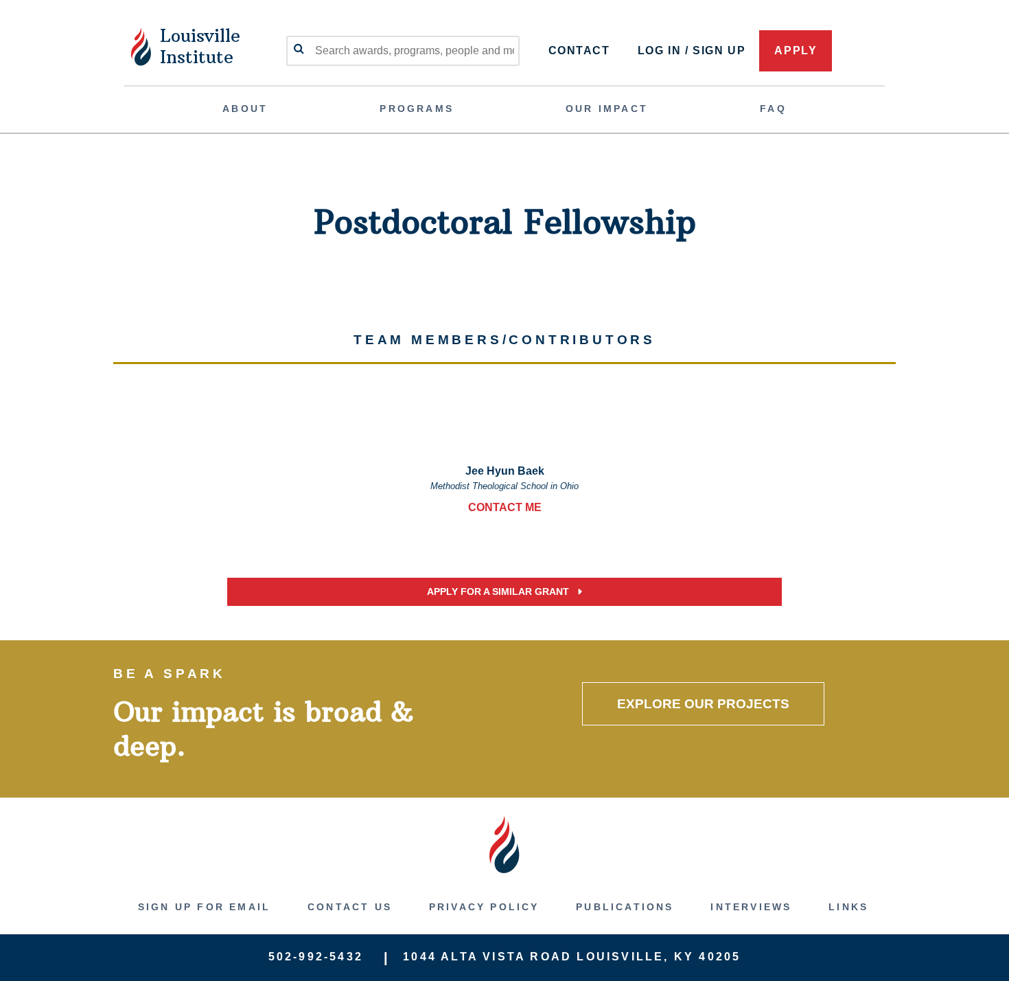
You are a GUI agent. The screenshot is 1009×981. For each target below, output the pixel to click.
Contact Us (350, 906)
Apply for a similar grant (499, 592)
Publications (624, 906)
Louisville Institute (200, 46)
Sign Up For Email (204, 906)
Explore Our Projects (703, 704)
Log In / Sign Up (692, 50)
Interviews (750, 906)
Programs (417, 108)
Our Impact (607, 108)
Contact (579, 50)
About (245, 108)
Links (848, 906)
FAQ (773, 108)
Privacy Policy (484, 906)
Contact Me (505, 507)
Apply (795, 50)
